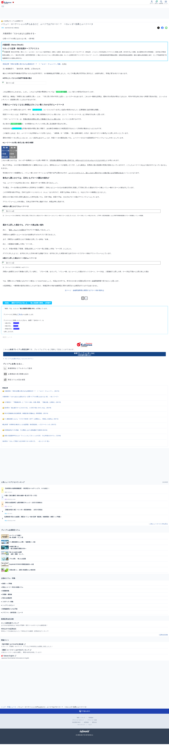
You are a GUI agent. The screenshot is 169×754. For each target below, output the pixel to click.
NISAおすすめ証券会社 (25, 630)
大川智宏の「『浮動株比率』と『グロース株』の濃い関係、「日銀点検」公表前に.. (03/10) (32, 402)
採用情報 (86, 722)
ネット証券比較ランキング (24, 624)
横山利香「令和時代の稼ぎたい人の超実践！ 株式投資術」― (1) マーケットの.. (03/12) (29, 424)
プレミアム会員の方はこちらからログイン (19, 358)
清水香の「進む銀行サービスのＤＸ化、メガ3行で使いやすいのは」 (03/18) (27, 408)
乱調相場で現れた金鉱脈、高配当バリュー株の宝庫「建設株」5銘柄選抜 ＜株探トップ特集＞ (33, 517)
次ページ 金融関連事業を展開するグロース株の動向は (84, 290)
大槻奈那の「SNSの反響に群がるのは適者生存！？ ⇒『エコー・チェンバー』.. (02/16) (31, 391)
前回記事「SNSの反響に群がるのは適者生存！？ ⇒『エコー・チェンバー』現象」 (32, 64)
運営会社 (94, 722)
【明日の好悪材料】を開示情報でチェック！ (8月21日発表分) (23, 502)
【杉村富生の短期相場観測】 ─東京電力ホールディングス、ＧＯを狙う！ (26, 488)
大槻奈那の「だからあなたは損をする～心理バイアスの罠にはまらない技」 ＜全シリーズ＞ (30, 396)
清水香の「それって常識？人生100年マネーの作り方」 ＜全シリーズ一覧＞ (26, 441)
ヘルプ (90, 724)
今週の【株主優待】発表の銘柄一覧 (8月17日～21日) (20, 495)
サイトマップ (81, 724)
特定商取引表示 (76, 722)
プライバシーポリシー (78, 720)
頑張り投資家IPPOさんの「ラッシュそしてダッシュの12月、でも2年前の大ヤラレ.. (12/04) (32, 435)
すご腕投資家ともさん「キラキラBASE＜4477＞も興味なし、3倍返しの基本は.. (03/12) (31, 419)
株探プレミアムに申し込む (84, 354)
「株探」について (80, 717)
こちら (19, 314)
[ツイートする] (158, 28)
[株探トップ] (6, 2)
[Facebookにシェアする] (162, 28)
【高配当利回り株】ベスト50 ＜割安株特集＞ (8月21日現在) (23, 509)
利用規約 (91, 717)
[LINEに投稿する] (166, 28)
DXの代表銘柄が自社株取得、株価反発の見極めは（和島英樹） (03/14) (26, 413)
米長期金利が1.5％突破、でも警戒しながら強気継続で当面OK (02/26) (25, 430)
